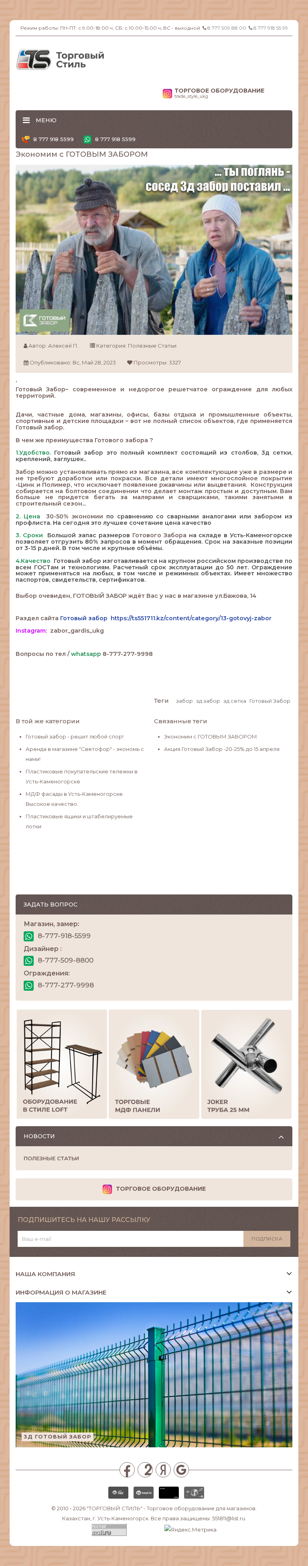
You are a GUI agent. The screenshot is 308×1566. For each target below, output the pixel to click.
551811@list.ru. (229, 1518)
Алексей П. (63, 345)
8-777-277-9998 (65, 985)
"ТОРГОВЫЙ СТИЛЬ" (114, 1508)
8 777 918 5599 (53, 139)
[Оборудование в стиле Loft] (61, 1064)
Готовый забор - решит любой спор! (75, 736)
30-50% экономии (74, 516)
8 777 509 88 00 (226, 28)
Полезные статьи (152, 345)
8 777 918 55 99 (270, 28)
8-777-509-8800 (64, 960)
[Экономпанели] (154, 1064)
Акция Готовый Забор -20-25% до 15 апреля (222, 749)
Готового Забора (159, 535)
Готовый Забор (40, 389)
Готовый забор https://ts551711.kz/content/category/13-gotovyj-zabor (166, 618)
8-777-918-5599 (63, 936)
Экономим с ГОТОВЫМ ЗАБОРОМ (210, 736)
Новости (39, 1136)
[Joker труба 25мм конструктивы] (246, 1064)
